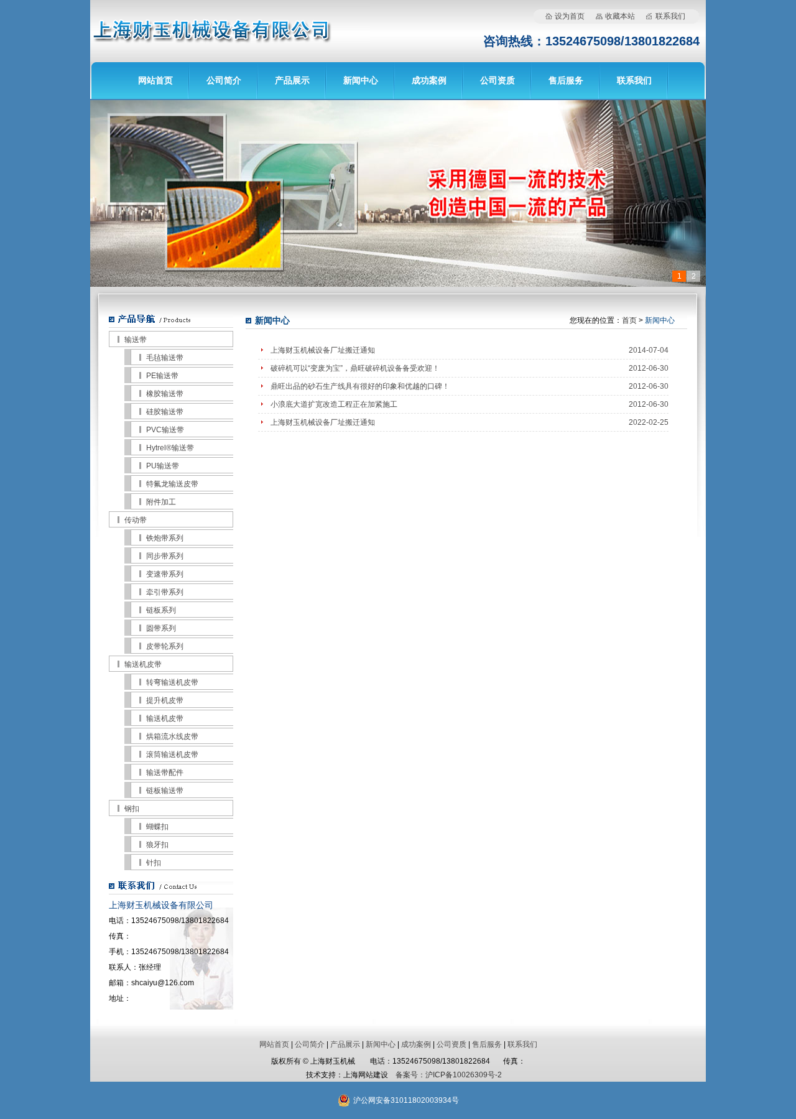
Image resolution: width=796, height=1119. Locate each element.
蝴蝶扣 (157, 826)
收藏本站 (620, 16)
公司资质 (497, 80)
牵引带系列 (164, 592)
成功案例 (429, 80)
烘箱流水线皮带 (172, 736)
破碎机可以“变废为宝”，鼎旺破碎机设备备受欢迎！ (355, 368)
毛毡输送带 (164, 357)
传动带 (135, 520)
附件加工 (161, 502)
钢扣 (131, 808)
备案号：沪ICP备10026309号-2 (449, 1074)
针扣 (153, 862)
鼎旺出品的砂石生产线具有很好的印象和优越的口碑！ (360, 386)
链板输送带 (164, 790)
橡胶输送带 (164, 393)
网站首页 (155, 80)
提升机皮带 (164, 700)
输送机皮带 (143, 664)
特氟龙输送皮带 (172, 484)
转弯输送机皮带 (172, 682)
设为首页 (570, 16)
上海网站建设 (365, 1074)
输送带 (135, 339)
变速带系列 (164, 574)
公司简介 (223, 80)
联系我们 (670, 16)
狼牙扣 (157, 844)
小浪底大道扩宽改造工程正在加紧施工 (334, 404)
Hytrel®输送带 (170, 447)
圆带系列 (161, 628)
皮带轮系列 (164, 646)
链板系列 (161, 610)
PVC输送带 (165, 429)
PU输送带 (162, 466)
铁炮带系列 (164, 538)
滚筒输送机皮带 (172, 754)
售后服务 (565, 80)
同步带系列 (164, 556)
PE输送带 (162, 375)
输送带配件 (164, 772)
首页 (629, 320)
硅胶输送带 (164, 411)
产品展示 (292, 80)
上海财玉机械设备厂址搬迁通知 (323, 350)
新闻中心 (360, 80)
